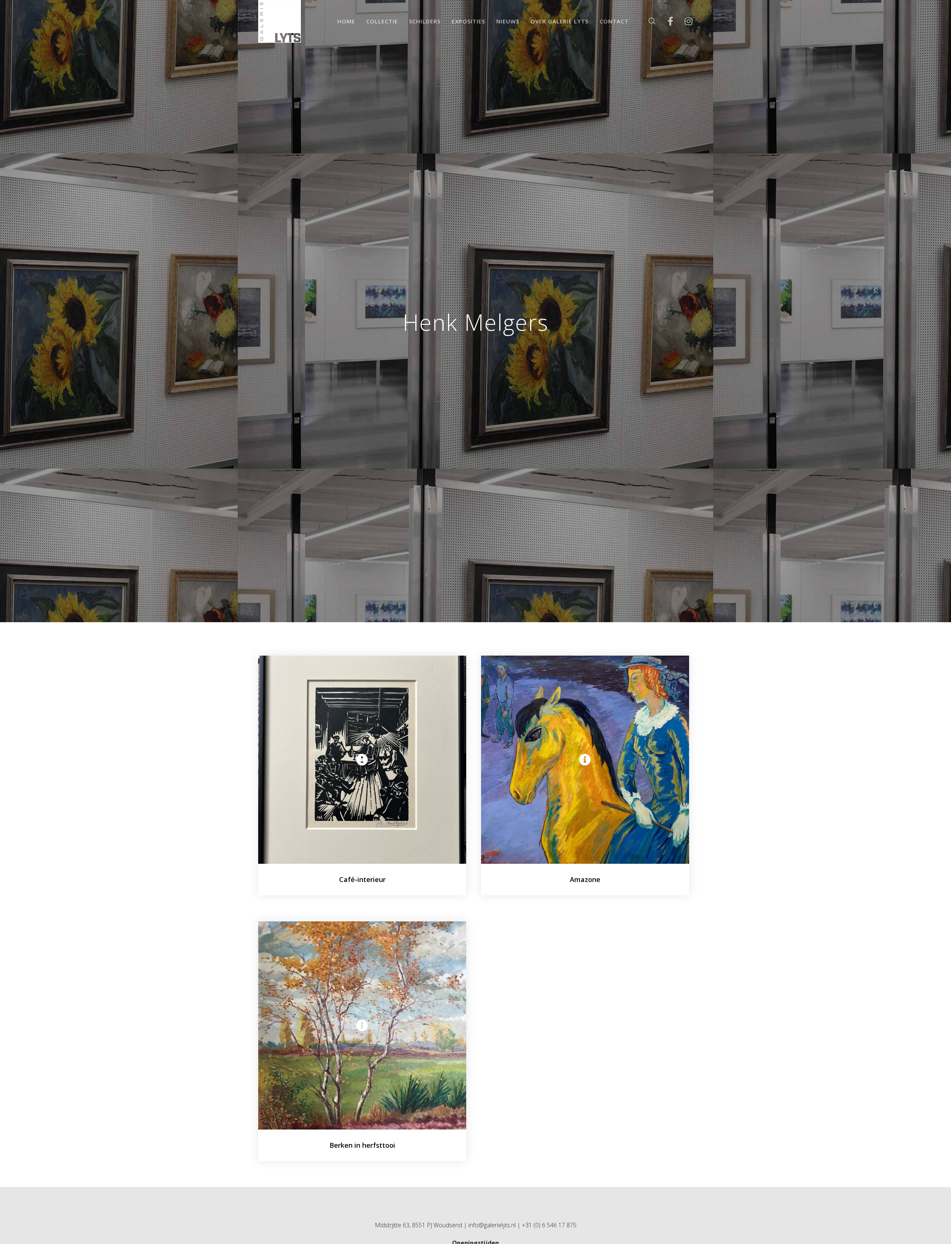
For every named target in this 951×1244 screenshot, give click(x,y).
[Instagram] (684, 21)
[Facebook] (665, 21)
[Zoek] (647, 21)
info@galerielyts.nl (492, 1225)
